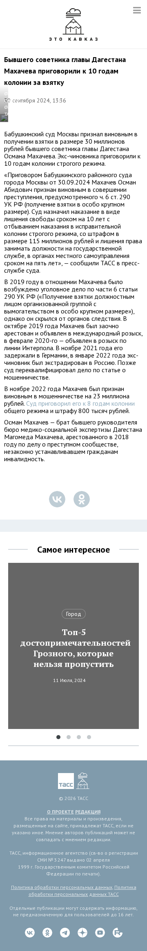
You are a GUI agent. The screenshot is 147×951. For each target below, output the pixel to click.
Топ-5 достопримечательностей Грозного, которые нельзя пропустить (73, 648)
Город (73, 614)
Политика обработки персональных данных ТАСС (82, 890)
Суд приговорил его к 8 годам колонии (80, 403)
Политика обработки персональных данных (61, 887)
